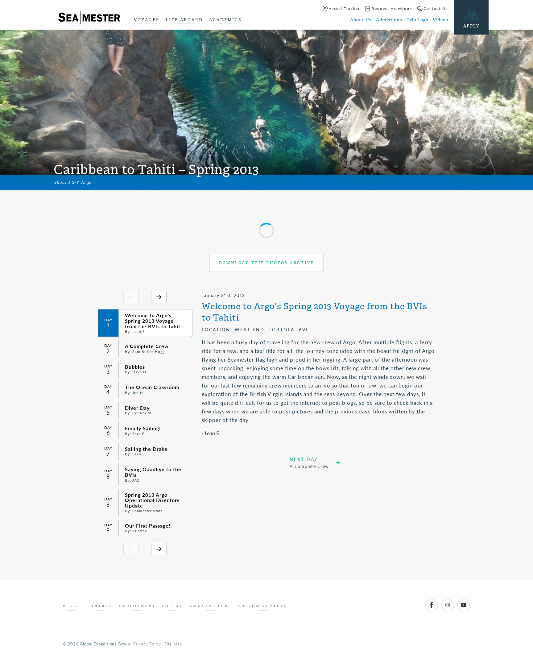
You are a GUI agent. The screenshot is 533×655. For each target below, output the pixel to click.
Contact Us (436, 8)
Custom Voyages (262, 606)
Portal (172, 606)
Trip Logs (417, 20)
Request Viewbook (392, 8)
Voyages (146, 20)
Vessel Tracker (344, 8)
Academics (225, 20)
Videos (440, 20)
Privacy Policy (147, 644)
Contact (100, 606)
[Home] (89, 18)
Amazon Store (210, 606)
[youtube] (463, 605)
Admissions (389, 20)
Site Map (173, 644)
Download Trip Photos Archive (266, 262)
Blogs (72, 606)
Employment (137, 606)
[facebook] (431, 605)
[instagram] (447, 605)
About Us (360, 20)
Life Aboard (184, 20)
